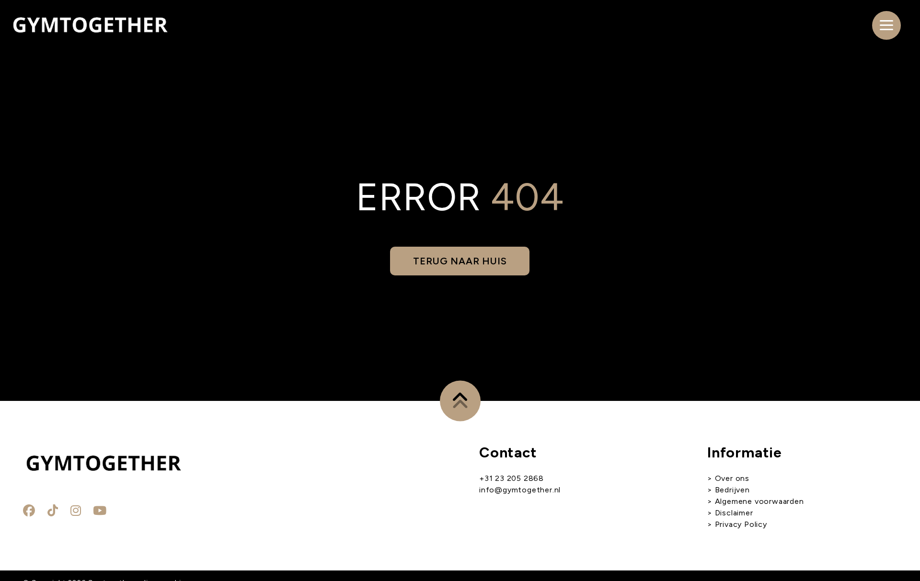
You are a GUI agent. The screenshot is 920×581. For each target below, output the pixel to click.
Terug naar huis (459, 261)
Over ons (732, 478)
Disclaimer (734, 512)
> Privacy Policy (737, 524)
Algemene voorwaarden (758, 501)
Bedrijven (732, 489)
